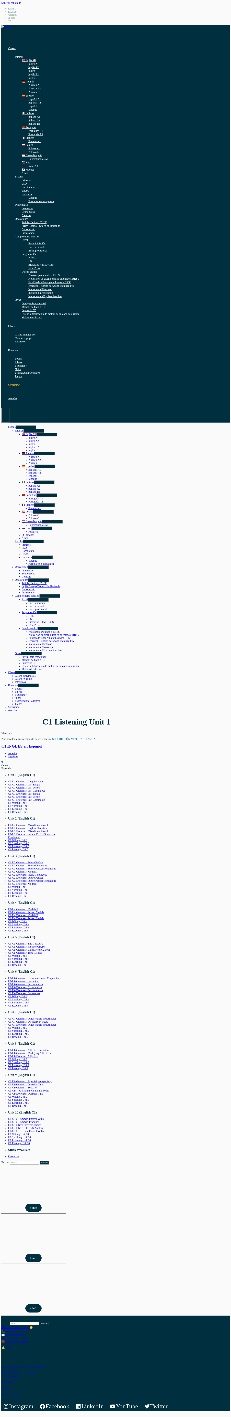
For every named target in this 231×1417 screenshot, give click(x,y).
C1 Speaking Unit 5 (18, 958)
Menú (5, 415)
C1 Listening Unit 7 (18, 1033)
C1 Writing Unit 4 (17, 921)
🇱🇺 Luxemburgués (32, 155)
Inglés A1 (33, 63)
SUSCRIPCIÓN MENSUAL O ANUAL (74, 739)
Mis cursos (7, 1388)
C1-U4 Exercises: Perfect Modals (26, 918)
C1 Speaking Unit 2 (18, 843)
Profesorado (28, 233)
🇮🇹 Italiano (28, 113)
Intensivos (20, 341)
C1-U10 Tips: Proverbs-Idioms (24, 1125)
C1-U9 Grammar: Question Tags (25, 1084)
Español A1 (34, 99)
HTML (32, 257)
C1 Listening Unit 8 (18, 1065)
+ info (33, 1207)
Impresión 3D (29, 310)
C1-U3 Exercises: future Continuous (27, 874)
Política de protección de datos (17, 1373)
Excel (25, 239)
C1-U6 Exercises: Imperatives (24, 993)
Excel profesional (37, 250)
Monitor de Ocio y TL (33, 307)
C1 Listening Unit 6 (18, 1002)
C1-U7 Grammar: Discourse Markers (28, 1021)
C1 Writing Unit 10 (18, 1134)
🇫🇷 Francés (28, 137)
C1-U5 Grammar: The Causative (25, 943)
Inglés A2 (33, 67)
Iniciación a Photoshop (40, 292)
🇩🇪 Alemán (28, 81)
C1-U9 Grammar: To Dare (22, 1087)
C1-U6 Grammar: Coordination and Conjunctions (34, 978)
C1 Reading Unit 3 (18, 896)
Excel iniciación (36, 243)
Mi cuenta (6, 1381)
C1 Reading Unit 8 (18, 1068)
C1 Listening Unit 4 (18, 927)
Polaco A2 (34, 152)
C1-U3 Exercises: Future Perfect (25, 877)
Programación (29, 254)
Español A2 (34, 102)
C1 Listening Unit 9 (18, 1102)
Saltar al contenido (11, 2)
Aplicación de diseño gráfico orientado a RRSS (53, 278)
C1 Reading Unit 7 (18, 1036)
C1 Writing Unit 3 (17, 886)
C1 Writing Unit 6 (17, 996)
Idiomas (12, 8)
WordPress (34, 268)
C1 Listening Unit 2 (18, 846)
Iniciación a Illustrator (40, 289)
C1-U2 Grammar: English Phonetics (27, 828)
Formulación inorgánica (41, 201)
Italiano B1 (34, 123)
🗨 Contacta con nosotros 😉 (17, 1327)
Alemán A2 (34, 88)
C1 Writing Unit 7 (17, 1027)
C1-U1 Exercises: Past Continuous (26, 799)
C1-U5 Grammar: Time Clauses (25, 952)
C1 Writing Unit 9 (17, 1096)
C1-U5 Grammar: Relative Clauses (26, 946)
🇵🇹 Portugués (29, 127)
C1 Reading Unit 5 (18, 964)
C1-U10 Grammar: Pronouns (23, 1121)
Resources (13, 1156)
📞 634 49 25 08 (10, 1331)
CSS (30, 261)
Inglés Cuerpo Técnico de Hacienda (41, 225)
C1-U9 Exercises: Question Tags (25, 1093)
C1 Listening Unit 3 (18, 892)
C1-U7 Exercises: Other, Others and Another (32, 1024)
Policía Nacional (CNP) (34, 222)
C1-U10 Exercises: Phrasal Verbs (26, 1131)
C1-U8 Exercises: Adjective (23, 1056)
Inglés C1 (33, 78)
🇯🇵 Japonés (28, 169)
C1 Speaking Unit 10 (19, 1137)
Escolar (12, 11)
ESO (24, 183)
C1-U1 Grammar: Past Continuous (26, 790)
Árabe (25, 173)
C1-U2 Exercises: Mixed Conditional (28, 831)
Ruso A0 (33, 166)
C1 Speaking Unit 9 (18, 1099)
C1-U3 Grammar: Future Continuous (28, 865)
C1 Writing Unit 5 (17, 955)
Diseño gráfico (29, 271)
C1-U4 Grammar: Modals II (23, 909)
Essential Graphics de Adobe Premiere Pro (51, 285)
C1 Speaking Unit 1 (18, 805)
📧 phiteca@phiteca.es (13, 1334)
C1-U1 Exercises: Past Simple (24, 793)
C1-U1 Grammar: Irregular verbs (25, 781)
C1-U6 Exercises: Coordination (25, 987)
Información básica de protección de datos (23, 1367)
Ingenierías (27, 208)
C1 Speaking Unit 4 (18, 924)
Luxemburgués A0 (38, 159)
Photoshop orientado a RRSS (44, 275)
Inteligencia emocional (34, 303)
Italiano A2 (34, 120)
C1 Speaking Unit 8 (18, 1062)
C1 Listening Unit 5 (18, 961)
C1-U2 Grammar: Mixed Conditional (28, 825)
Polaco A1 (34, 148)
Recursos (13, 350)
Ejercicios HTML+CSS (41, 264)
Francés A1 (34, 141)
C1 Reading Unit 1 (18, 812)
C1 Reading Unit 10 (19, 1143)
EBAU (25, 190)
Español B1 (34, 106)
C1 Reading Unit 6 (18, 1005)
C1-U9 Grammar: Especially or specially (30, 1081)
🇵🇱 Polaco (27, 144)
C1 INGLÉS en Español (21, 746)
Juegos (11, 17)
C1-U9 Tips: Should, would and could (28, 1090)
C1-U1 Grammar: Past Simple (24, 784)
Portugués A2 (35, 134)
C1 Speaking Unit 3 (18, 889)
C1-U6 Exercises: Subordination (25, 990)
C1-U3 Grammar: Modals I (22, 871)
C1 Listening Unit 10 (19, 1140)
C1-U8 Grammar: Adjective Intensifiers (29, 1050)
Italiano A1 (34, 116)
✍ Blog (6, 1347)
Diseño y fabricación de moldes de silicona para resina (50, 313)
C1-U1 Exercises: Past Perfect (24, 796)
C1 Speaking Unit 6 (18, 999)
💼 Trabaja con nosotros (14, 1341)
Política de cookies (11, 1376)
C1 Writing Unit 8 (17, 1059)
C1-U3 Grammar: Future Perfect (25, 862)
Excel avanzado (36, 247)
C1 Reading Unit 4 (18, 930)
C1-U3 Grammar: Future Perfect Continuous (32, 868)
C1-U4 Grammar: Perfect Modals (26, 912)
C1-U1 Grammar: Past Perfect (24, 787)
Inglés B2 (33, 74)
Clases (11, 326)
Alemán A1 (34, 84)
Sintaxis (32, 109)
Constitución (28, 229)
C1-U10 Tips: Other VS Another (25, 1128)
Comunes (27, 194)
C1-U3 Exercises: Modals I (22, 883)
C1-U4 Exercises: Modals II (23, 915)
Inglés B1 (33, 70)
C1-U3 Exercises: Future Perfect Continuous (32, 880)
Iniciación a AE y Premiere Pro (45, 296)
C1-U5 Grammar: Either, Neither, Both (29, 949)
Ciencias (26, 215)
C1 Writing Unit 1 (17, 802)
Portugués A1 (35, 130)
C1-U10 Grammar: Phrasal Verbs (26, 1118)
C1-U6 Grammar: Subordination (25, 984)
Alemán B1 (34, 92)
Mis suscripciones (10, 1394)
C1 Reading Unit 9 (18, 1105)
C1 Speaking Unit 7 (18, 1030)
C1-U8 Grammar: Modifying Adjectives (29, 1053)
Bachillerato (28, 187)
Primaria (26, 180)
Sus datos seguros (10, 1370)
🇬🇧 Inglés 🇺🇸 (29, 60)
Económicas (28, 211)
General (12, 14)
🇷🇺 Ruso (26, 162)
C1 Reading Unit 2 (18, 849)
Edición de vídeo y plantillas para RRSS (49, 282)
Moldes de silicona (32, 317)
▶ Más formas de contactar (15, 1338)
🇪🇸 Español (28, 95)
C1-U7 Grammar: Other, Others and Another (32, 1018)
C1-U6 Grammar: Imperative (23, 981)
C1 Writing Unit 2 (17, 840)
